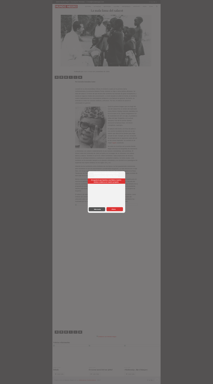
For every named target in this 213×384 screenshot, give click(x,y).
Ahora (114, 209)
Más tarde (97, 209)
